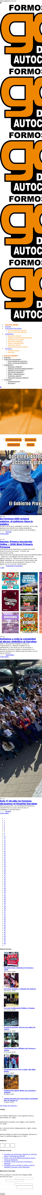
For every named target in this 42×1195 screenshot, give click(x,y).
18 (4, 852)
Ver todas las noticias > (8, 1106)
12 (4, 840)
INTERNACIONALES (13, 440)
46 (5, 903)
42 (5, 896)
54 (5, 918)
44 (5, 899)
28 (5, 870)
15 (4, 846)
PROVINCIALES (13, 445)
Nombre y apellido (7, 1178)
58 (5, 925)
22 (5, 859)
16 (4, 848)
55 (5, 919)
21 (4, 857)
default (8, 532)
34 (5, 881)
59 (5, 927)
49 (5, 908)
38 (5, 888)
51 (4, 912)
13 (4, 842)
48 (5, 907)
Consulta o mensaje (8, 1188)
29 (5, 872)
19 (4, 853)
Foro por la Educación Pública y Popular (19, 1008)
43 (5, 897)
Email (3, 1180)
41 (5, 894)
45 (5, 901)
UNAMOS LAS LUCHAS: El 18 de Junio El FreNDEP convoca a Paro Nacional (19, 1166)
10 (5, 837)
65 (5, 938)
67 (5, 942)
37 (5, 886)
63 (5, 934)
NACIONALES (30, 440)
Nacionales (10, 655)
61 (4, 931)
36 (5, 885)
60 (5, 929)
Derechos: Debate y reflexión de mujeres (20, 989)
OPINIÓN (30, 445)
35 (5, 883)
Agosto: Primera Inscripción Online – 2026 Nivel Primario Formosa (16, 544)
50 (5, 910)
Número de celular (7, 1184)
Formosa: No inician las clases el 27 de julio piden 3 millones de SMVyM (20, 1155)
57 (5, 923)
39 (5, 890)
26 (5, 866)
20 (5, 855)
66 (5, 940)
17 (5, 850)
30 (5, 874)
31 (4, 875)
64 (5, 936)
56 (5, 921)
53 (5, 916)
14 (5, 844)
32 (5, 877)
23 (5, 861)
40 (5, 892)
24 (5, 863)
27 (5, 868)
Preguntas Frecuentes (14, 566)
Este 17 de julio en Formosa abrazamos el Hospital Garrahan (18, 802)
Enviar (2, 1194)
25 (5, 864)
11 (4, 839)
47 (5, 905)
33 (5, 879)
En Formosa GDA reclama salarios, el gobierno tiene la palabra (16, 521)
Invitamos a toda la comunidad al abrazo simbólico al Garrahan (18, 640)
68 (5, 943)
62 (5, 932)
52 (5, 914)
